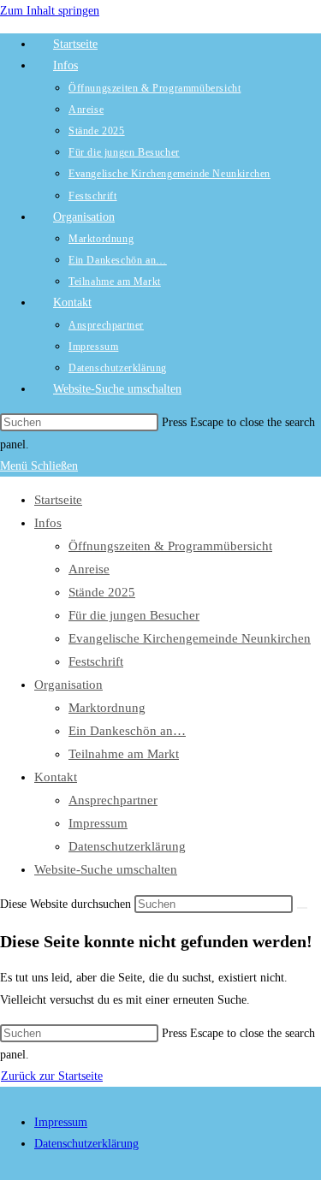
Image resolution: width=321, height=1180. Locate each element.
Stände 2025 (101, 592)
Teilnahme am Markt (123, 754)
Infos (48, 523)
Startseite (58, 500)
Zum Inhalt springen (49, 10)
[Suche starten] (302, 908)
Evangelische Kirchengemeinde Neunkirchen (189, 638)
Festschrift (95, 661)
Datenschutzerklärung (127, 846)
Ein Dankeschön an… (127, 731)
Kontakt (55, 777)
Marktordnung (107, 708)
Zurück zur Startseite (52, 1076)
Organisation (68, 684)
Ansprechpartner (113, 800)
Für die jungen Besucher (133, 615)
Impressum (98, 823)
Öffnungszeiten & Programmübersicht (170, 546)
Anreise (89, 569)
